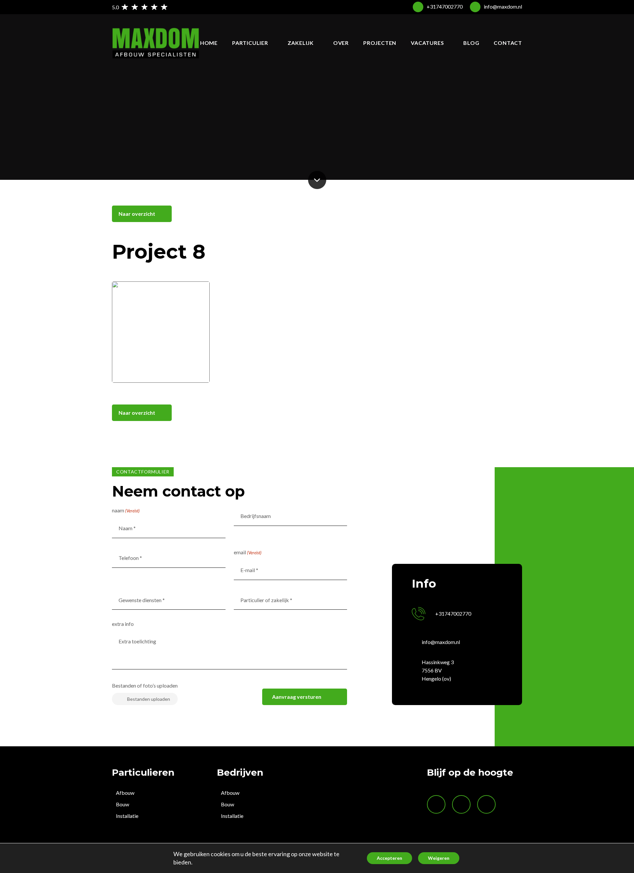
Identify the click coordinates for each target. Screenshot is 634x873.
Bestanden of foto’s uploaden (145, 685)
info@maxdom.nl (503, 6)
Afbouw (125, 793)
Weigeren (438, 858)
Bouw (122, 804)
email (248, 552)
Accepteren (389, 858)
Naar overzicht (137, 213)
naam (126, 510)
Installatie (127, 816)
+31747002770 (445, 6)
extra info (123, 624)
